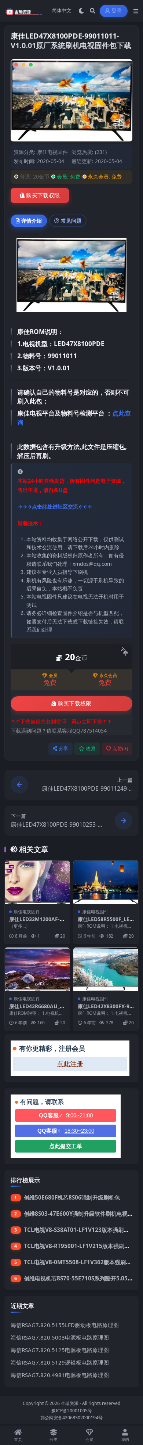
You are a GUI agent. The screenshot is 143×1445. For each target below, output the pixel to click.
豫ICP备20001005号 (71, 1411)
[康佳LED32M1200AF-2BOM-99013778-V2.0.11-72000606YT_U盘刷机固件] (37, 882)
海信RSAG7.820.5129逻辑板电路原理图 (60, 1362)
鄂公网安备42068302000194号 (71, 1418)
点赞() (120, 748)
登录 (116, 11)
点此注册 (70, 1064)
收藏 (91, 748)
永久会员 (108, 675)
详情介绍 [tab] (31, 220)
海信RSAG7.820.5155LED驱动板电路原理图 (65, 1325)
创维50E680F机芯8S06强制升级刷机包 (72, 1197)
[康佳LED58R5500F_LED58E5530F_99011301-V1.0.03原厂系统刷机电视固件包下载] (105, 882)
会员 (53, 675)
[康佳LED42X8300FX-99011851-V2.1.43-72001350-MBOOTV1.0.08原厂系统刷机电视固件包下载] (105, 969)
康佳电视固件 (52, 151)
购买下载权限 (43, 195)
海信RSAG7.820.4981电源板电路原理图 (60, 1374)
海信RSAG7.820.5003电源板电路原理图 (60, 1337)
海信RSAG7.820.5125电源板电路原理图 (60, 1350)
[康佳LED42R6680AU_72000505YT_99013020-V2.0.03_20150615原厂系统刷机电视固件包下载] (37, 969)
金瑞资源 (69, 1403)
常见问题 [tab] (71, 220)
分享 (64, 748)
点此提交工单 (65, 1146)
